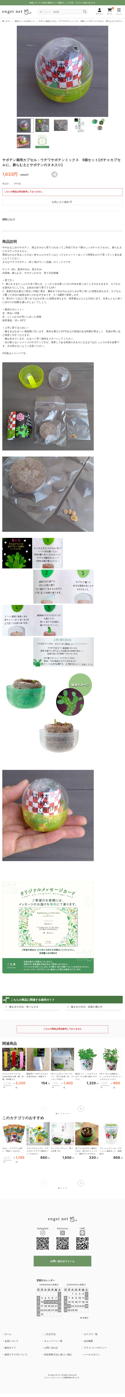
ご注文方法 (50, 1334)
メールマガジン (92, 1354)
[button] (81, 1109)
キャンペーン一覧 (53, 1341)
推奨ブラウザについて (16, 1354)
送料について (8, 219)
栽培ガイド (10, 1347)
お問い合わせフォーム (62, 1261)
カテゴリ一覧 (91, 1334)
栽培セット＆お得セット (25, 21)
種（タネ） (6, 21)
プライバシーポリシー (95, 1347)
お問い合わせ (51, 1347)
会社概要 (88, 1341)
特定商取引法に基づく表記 (58, 1354)
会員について (11, 1341)
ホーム (8, 1334)
